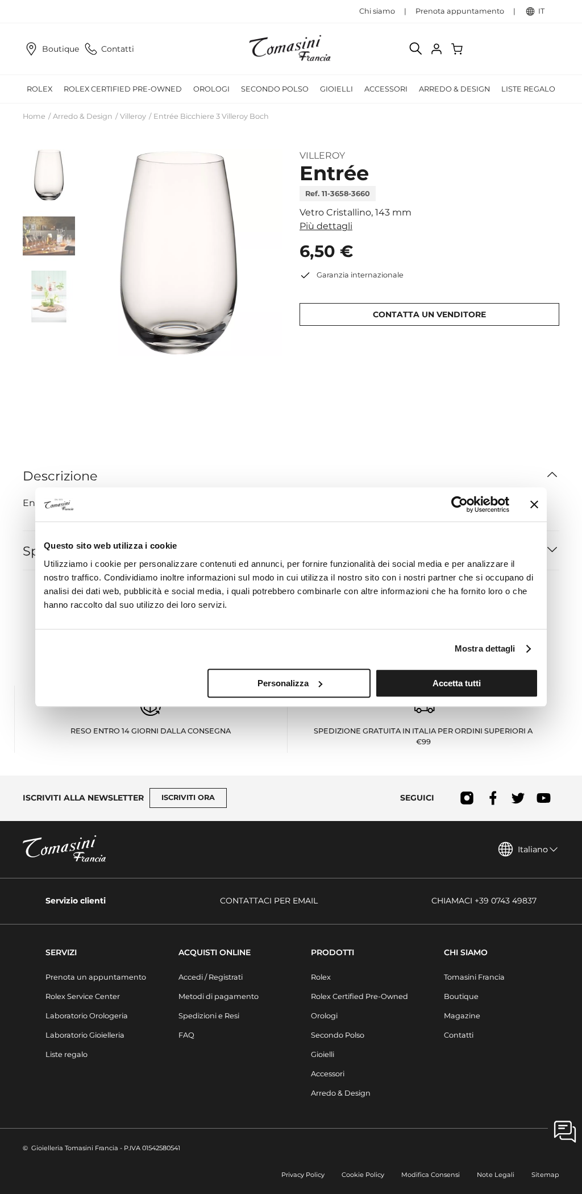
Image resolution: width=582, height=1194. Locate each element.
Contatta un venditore (429, 314)
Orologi (324, 1015)
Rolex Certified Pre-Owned (123, 89)
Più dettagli (326, 226)
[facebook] (492, 798)
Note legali (495, 1175)
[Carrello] (458, 48)
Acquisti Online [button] (214, 952)
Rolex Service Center (82, 996)
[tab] (49, 175)
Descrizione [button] (60, 476)
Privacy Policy (303, 1175)
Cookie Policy (363, 1175)
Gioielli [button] (336, 89)
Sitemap (545, 1175)
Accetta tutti (457, 683)
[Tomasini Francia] (291, 48)
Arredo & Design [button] (454, 89)
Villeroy (133, 116)
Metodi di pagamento (218, 996)
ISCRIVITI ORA (188, 797)
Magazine (462, 1015)
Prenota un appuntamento (95, 977)
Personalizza (283, 683)
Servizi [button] (61, 952)
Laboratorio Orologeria (86, 1015)
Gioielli (322, 1054)
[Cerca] (416, 48)
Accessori (327, 1073)
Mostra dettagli (485, 648)
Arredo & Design (83, 116)
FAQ (186, 1035)
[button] (178, 252)
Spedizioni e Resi (208, 1015)
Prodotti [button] (332, 952)
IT (541, 11)
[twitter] (518, 798)
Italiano (533, 849)
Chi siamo (377, 11)
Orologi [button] (211, 89)
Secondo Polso (275, 89)
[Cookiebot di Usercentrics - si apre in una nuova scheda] (459, 504)
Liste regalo (528, 89)
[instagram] (467, 798)
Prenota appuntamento (459, 11)
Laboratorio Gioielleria (84, 1035)
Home (34, 116)
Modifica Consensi (430, 1175)
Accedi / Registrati (210, 977)
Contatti (117, 49)
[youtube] (544, 798)
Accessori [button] (386, 89)
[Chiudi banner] (534, 504)
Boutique (60, 49)
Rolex (321, 977)
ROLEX (39, 89)
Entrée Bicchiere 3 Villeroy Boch (211, 116)
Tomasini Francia (474, 977)
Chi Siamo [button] (466, 952)
